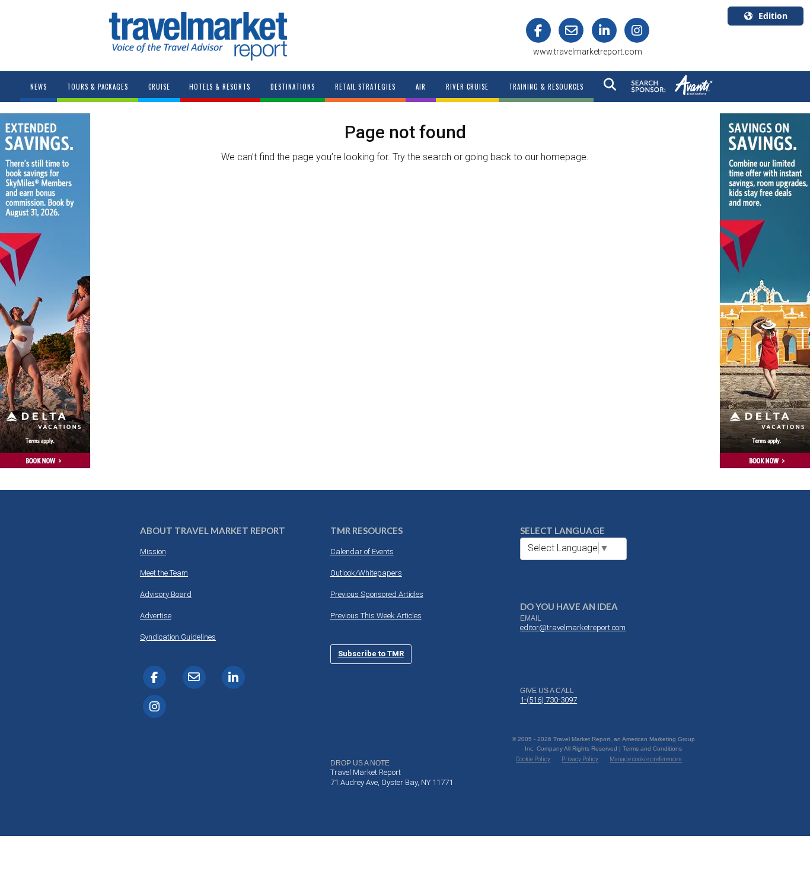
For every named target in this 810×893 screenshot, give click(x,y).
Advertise (155, 615)
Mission (153, 551)
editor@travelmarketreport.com (573, 627)
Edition (772, 15)
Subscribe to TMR (371, 653)
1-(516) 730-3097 (548, 699)
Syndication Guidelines (178, 637)
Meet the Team (164, 572)
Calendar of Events (362, 551)
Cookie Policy (533, 759)
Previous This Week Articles (376, 615)
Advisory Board (166, 594)
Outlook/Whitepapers (366, 572)
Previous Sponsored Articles (376, 594)
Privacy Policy (580, 759)
